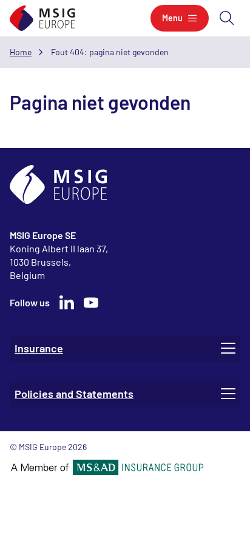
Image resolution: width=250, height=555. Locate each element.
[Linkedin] (66, 302)
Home (21, 52)
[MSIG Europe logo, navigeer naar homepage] (42, 18)
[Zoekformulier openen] (227, 18)
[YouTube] (91, 302)
